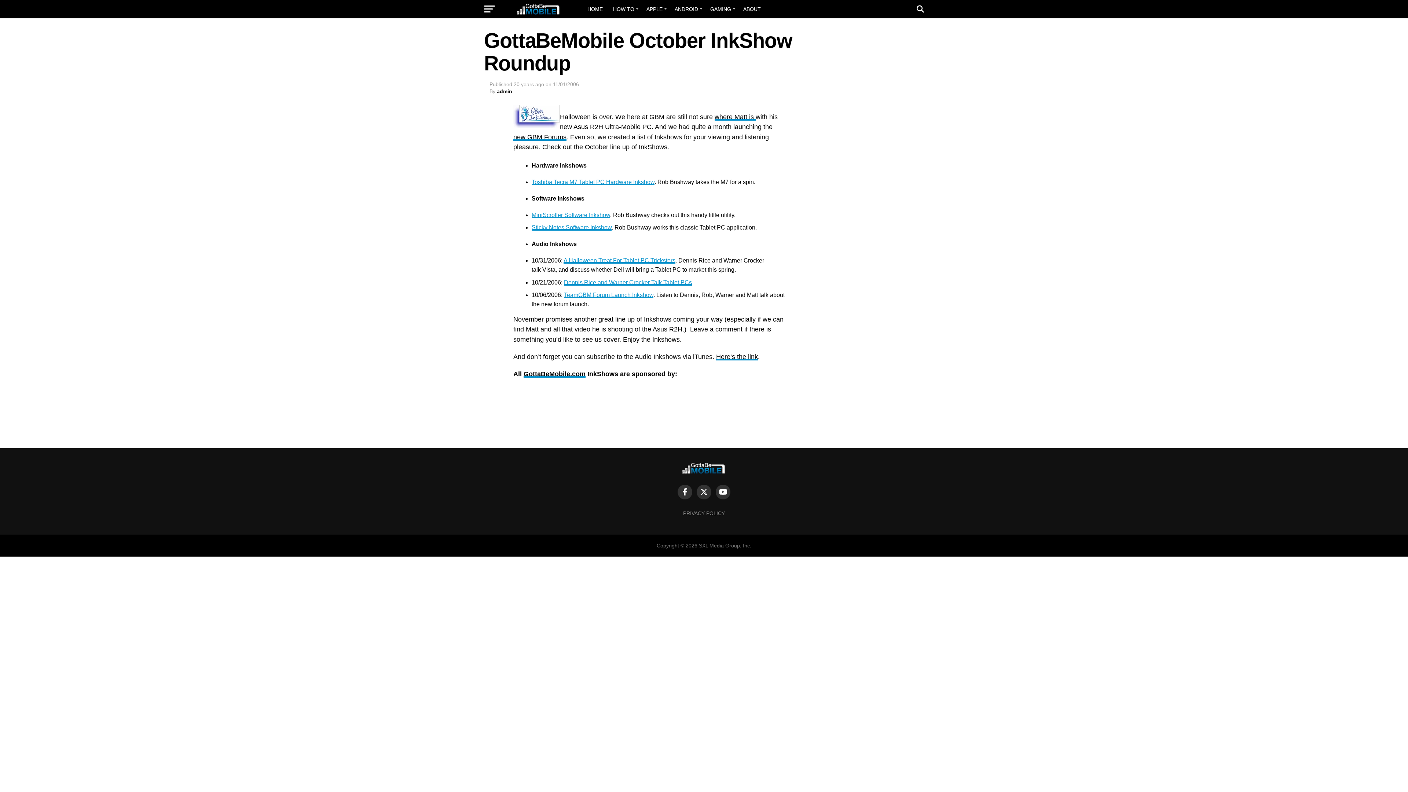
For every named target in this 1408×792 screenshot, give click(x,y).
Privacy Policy (704, 513)
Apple (654, 9)
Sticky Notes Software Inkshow (572, 227)
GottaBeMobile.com (555, 374)
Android (686, 9)
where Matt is (735, 117)
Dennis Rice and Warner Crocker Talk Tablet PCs (628, 282)
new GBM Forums (539, 137)
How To (623, 9)
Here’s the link (737, 356)
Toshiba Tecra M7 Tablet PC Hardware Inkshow (593, 182)
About (752, 9)
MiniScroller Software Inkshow (571, 215)
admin (504, 91)
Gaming (720, 9)
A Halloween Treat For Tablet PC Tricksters (619, 260)
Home (595, 9)
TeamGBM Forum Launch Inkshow (608, 295)
